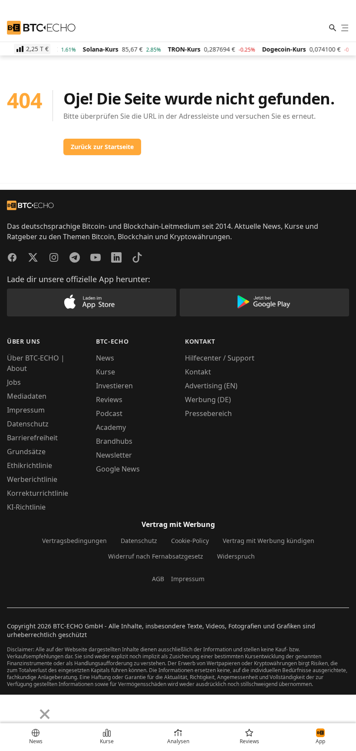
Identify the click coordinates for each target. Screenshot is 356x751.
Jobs (14, 382)
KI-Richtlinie (26, 507)
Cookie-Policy (190, 540)
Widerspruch (236, 556)
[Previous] (9, 708)
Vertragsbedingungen (74, 540)
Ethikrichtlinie (29, 465)
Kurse (105, 372)
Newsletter (114, 455)
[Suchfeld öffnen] (332, 27)
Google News (118, 469)
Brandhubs (114, 441)
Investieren (114, 385)
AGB (158, 579)
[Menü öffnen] (344, 27)
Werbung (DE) (208, 399)
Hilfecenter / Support (219, 358)
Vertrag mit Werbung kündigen (268, 540)
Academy (111, 427)
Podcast (109, 413)
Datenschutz (28, 424)
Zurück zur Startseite (102, 147)
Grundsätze (26, 451)
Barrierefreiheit (32, 437)
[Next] (28, 708)
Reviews (109, 399)
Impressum (26, 410)
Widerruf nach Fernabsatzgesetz (155, 556)
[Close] (44, 714)
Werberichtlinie (32, 479)
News (105, 358)
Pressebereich (208, 413)
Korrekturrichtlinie (37, 493)
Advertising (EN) (211, 385)
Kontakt (198, 372)
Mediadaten (26, 396)
